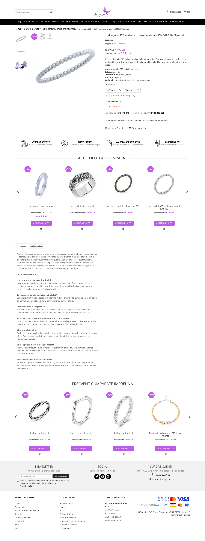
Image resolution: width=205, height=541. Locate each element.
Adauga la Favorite (115, 128)
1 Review (121, 43)
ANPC (17, 524)
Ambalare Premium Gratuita (72, 521)
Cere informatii (138, 128)
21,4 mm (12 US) (132, 90)
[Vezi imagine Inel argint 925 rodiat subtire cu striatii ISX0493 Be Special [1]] (21, 52)
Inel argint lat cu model (82, 206)
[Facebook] (96, 476)
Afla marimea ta (113, 101)
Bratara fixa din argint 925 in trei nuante (165, 434)
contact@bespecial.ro (162, 479)
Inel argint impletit (39, 433)
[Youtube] (102, 476)
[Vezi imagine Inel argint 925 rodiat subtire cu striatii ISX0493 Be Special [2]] (21, 64)
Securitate (19, 514)
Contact (18, 503)
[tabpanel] (64, 68)
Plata (62, 510)
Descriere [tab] (21, 246)
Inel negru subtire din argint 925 (123, 206)
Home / (19, 28)
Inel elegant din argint (81, 433)
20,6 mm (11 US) (113, 90)
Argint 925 (19, 521)
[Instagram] (108, 476)
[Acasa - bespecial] (102, 12)
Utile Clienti (67, 497)
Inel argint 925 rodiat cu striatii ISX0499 (164, 207)
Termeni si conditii (23, 517)
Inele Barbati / (49, 28)
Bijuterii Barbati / (32, 28)
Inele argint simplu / (67, 28)
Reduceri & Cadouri (68, 524)
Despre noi (19, 507)
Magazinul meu (24, 497)
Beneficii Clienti (66, 503)
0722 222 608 (162, 474)
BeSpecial (109, 40)
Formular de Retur (68, 517)
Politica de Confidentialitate (27, 510)
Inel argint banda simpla (41, 206)
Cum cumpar (65, 528)
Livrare (63, 507)
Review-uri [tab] (36, 246)
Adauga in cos (165, 448)
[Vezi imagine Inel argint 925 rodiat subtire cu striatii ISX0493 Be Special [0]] (21, 39)
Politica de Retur (67, 514)
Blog (17, 528)
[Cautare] (51, 11)
